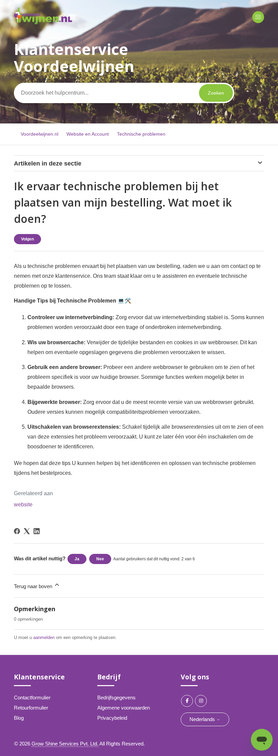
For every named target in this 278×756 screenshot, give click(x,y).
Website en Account (87, 134)
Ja (77, 559)
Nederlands (203, 719)
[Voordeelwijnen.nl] (43, 22)
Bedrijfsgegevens (116, 697)
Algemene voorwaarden (123, 708)
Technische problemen (141, 134)
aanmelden (44, 637)
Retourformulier (31, 708)
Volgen (27, 239)
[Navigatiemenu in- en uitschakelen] (258, 17)
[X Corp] (27, 531)
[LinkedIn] (37, 531)
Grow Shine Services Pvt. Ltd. (65, 744)
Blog (19, 718)
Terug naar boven (34, 586)
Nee (100, 559)
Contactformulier (32, 697)
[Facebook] (17, 531)
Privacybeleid (112, 718)
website (23, 504)
